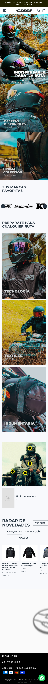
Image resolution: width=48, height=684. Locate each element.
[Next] (45, 206)
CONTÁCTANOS (11, 662)
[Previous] (3, 206)
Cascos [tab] (24, 538)
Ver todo (40, 523)
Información (11, 656)
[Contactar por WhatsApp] (41, 677)
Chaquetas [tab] (14, 531)
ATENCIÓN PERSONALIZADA (19, 668)
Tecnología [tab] (33, 531)
